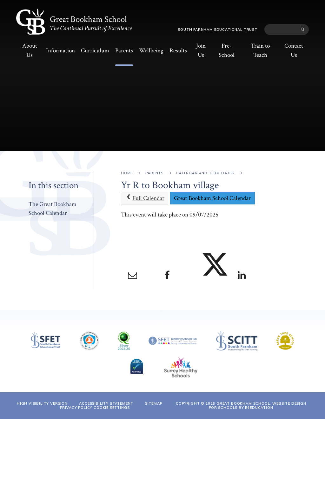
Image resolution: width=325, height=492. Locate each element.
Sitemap (153, 403)
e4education (259, 407)
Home (127, 173)
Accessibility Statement (106, 403)
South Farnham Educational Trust (217, 29)
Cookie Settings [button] (111, 407)
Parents (154, 173)
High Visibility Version (42, 403)
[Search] (302, 29)
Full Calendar (148, 198)
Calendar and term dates (205, 173)
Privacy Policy (76, 407)
